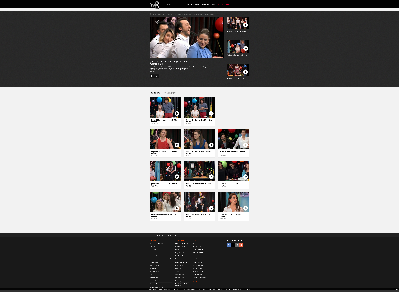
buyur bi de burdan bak (164, 14)
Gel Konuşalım (154, 268)
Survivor (177, 271)
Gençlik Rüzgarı (154, 271)
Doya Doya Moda (180, 253)
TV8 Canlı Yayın (225, 4)
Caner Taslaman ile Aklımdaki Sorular (161, 259)
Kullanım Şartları (198, 271)
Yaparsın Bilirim (179, 277)
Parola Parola (179, 268)
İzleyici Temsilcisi (198, 253)
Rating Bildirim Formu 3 (200, 277)
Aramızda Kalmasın (155, 253)
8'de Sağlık (153, 249)
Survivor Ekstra (154, 277)
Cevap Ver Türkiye (180, 246)
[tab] (155, 93)
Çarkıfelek (178, 249)
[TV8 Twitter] (233, 245)
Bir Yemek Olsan (154, 256)
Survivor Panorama (155, 281)
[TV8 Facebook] (229, 245)
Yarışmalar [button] (168, 4)
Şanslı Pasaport (180, 274)
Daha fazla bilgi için (245, 289)
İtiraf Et (152, 274)
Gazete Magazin (154, 265)
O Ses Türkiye (179, 265)
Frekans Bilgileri (198, 262)
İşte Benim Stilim (180, 256)
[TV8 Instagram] (237, 245)
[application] (186, 37)
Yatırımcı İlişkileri (198, 249)
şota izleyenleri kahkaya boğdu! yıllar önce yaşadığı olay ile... (195, 14)
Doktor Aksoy (154, 262)
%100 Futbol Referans (156, 243)
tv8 (154, 14)
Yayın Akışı (195, 4)
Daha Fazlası (196, 281)
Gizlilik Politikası (198, 265)
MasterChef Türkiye (181, 262)
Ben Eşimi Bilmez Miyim (182, 243)
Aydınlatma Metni (198, 274)
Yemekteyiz (178, 281)
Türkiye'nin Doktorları (156, 284)
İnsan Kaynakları (198, 259)
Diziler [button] (176, 4)
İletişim (195, 256)
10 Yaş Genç (153, 246)
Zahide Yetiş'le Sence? (156, 287)
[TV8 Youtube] (241, 245)
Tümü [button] (213, 4)
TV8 (194, 243)
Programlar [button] (185, 4)
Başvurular (205, 4)
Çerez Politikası (197, 268)
